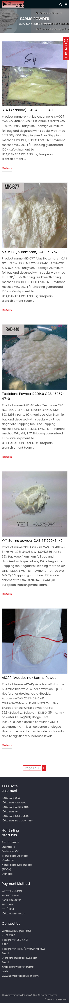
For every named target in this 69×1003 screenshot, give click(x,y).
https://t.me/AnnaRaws (30, 949)
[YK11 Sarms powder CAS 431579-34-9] (35, 536)
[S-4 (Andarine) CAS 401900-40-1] (35, 105)
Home (21, 24)
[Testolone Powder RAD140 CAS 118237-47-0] (35, 389)
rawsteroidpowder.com (17, 995)
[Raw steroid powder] (29, 4)
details (7, 168)
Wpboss (62, 999)
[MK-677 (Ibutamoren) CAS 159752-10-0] (35, 247)
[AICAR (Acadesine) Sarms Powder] (35, 673)
